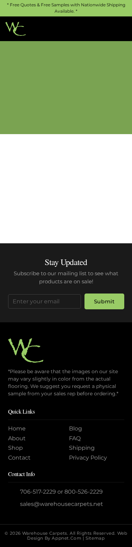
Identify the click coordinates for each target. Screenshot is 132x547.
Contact (19, 457)
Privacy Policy (88, 457)
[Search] (117, 204)
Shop (15, 447)
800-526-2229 (83, 491)
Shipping (82, 447)
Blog (75, 428)
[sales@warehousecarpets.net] (14, 504)
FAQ (75, 438)
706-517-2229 (38, 491)
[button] (103, 29)
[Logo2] (15, 29)
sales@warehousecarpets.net (61, 504)
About (17, 438)
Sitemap (95, 538)
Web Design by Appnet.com (77, 535)
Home (38, 97)
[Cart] (119, 29)
